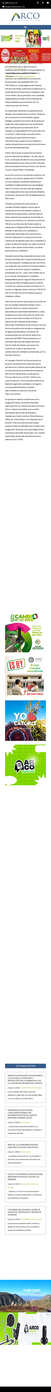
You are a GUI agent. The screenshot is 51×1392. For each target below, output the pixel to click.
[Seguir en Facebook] (38, 3)
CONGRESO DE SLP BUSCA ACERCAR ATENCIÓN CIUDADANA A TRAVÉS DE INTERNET (24, 1212)
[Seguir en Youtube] (48, 3)
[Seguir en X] (43, 3)
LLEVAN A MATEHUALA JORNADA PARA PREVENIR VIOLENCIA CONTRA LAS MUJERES (25, 1177)
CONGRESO (25, 1087)
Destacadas (37, 1087)
